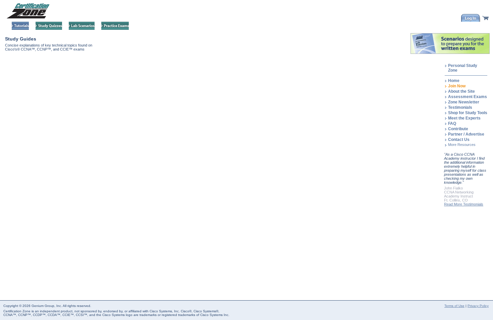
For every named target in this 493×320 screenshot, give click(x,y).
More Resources (462, 145)
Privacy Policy (478, 306)
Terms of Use (454, 306)
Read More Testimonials (463, 204)
